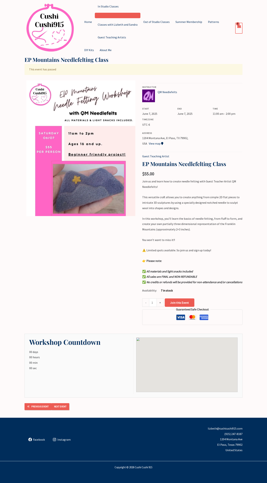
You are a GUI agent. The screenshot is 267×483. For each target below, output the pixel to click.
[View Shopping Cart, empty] (238, 28)
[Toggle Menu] (117, 15)
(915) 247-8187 (233, 434)
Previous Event (40, 406)
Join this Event (179, 302)
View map (155, 143)
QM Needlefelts (167, 92)
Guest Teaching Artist (155, 156)
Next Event (60, 406)
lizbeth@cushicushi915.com (225, 428)
